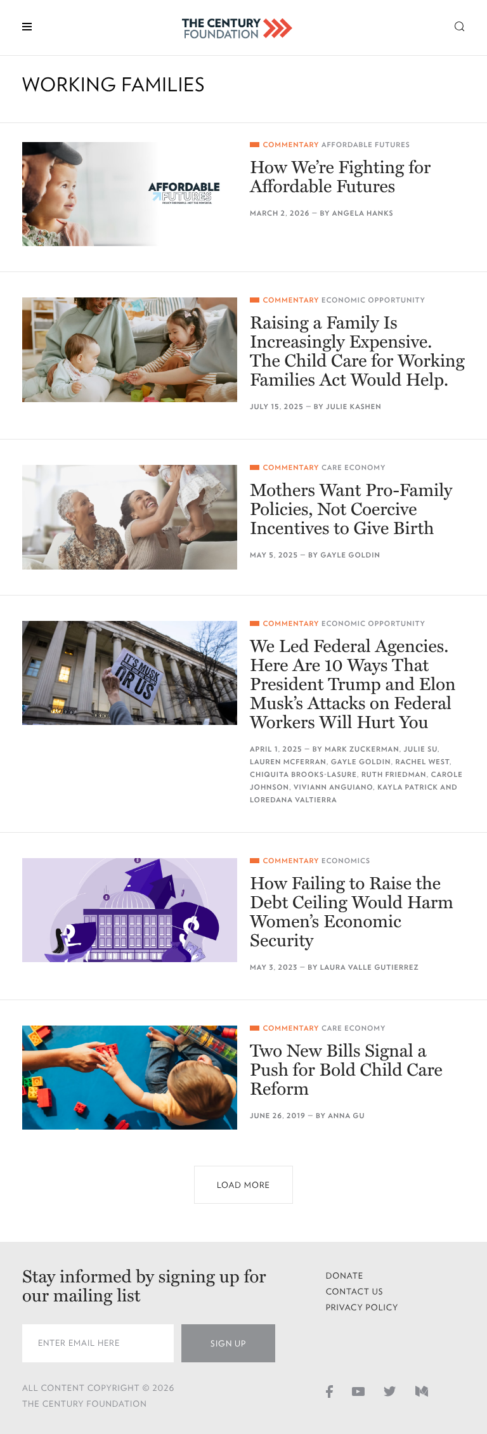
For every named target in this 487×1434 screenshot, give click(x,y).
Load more (243, 1185)
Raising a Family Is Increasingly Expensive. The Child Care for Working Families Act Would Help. (357, 351)
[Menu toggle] (27, 25)
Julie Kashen (354, 407)
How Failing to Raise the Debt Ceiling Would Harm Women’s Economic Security (351, 912)
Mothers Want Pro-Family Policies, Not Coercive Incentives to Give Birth (351, 509)
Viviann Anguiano (333, 787)
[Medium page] (421, 1391)
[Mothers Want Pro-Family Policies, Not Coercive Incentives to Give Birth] (129, 517)
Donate (345, 1276)
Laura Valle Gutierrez (369, 967)
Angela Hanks (363, 213)
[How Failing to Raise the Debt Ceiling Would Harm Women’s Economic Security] (129, 910)
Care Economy (353, 468)
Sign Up (228, 1343)
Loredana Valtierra (293, 800)
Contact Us (355, 1291)
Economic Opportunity (373, 300)
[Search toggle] (460, 25)
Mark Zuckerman (362, 749)
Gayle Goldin (350, 555)
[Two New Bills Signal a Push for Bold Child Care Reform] (129, 1078)
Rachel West (423, 762)
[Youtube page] (358, 1391)
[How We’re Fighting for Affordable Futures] (129, 194)
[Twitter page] (390, 1391)
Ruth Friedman (394, 775)
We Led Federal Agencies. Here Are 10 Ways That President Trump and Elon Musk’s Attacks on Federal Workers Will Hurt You (353, 684)
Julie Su (421, 749)
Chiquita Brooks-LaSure (303, 775)
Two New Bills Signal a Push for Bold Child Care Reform (346, 1069)
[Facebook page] (329, 1391)
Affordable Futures (365, 145)
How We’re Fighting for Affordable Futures (340, 177)
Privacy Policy (362, 1307)
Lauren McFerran (288, 762)
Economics (345, 861)
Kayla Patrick (407, 787)
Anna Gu (346, 1116)
